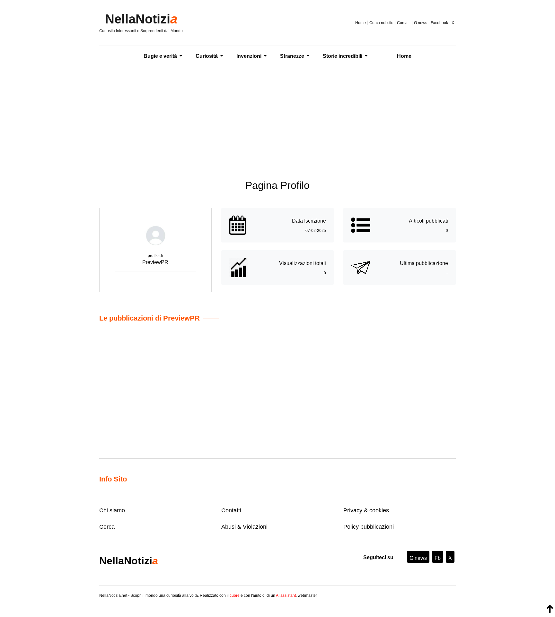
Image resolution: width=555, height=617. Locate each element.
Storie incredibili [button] (343, 56)
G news (420, 23)
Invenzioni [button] (249, 56)
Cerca (107, 527)
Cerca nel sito (381, 23)
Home (360, 23)
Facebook (439, 23)
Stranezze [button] (292, 56)
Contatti (403, 23)
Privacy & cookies (366, 510)
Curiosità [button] (207, 56)
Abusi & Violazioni (244, 527)
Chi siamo (112, 510)
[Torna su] (550, 609)
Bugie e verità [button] (161, 56)
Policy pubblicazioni (368, 527)
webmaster (307, 595)
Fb (438, 558)
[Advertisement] (277, 118)
